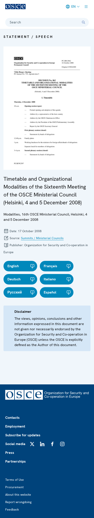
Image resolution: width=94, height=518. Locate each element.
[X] (32, 444)
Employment (15, 426)
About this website (18, 495)
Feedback (12, 509)
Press (9, 452)
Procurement (14, 487)
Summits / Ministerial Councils (42, 238)
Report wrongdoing (18, 502)
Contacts (12, 417)
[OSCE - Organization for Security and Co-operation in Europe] (15, 6)
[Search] (83, 22)
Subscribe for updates (22, 435)
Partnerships (15, 461)
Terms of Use (14, 480)
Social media (15, 444)
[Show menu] (86, 6)
